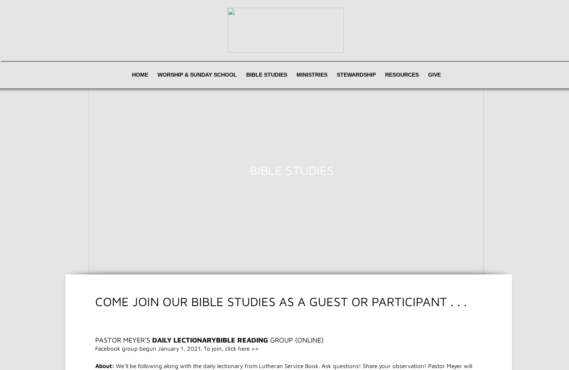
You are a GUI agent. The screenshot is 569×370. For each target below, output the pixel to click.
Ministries (311, 75)
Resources (402, 75)
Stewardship (356, 75)
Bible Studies (266, 75)
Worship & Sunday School (197, 75)
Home (140, 75)
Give (434, 75)
